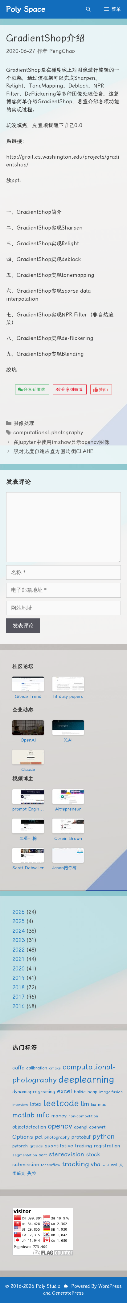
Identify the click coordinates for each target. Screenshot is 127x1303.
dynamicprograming (33, 1091)
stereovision (66, 1154)
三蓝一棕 (28, 838)
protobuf (81, 1137)
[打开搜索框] (88, 9)
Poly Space (25, 9)
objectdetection (29, 1127)
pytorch (20, 1145)
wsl (114, 1164)
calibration (36, 1067)
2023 (18, 940)
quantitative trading (68, 1146)
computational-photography (48, 432)
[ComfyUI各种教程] (28, 855)
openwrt (97, 1127)
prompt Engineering (28, 808)
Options (22, 1136)
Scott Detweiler (28, 867)
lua (93, 1104)
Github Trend (28, 696)
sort (43, 1154)
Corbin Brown (68, 838)
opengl (80, 1127)
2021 (18, 959)
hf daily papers (68, 696)
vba (95, 1164)
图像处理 (23, 423)
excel (64, 1091)
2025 (18, 921)
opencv (60, 1126)
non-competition (83, 1116)
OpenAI (28, 740)
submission (25, 1165)
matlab (23, 1115)
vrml (105, 1165)
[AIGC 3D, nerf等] (68, 855)
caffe (18, 1067)
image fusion (111, 1092)
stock (93, 1154)
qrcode (36, 1146)
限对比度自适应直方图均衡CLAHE (53, 451)
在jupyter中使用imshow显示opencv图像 (61, 442)
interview (20, 1104)
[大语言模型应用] (68, 826)
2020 (18, 968)
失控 (31, 1173)
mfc (42, 1115)
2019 (18, 978)
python (103, 1136)
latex (36, 1104)
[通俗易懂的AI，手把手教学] (68, 796)
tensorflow (50, 1165)
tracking (75, 1164)
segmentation (24, 1155)
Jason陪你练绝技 (68, 867)
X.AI (68, 740)
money (59, 1116)
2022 (18, 950)
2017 (18, 997)
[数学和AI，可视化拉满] (28, 826)
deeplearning (86, 1079)
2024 (18, 931)
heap (92, 1091)
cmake (55, 1068)
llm (85, 1103)
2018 (18, 987)
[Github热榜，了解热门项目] (28, 684)
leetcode (61, 1103)
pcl (39, 1136)
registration (107, 1146)
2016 (18, 1006)
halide (80, 1091)
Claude (28, 769)
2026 (18, 912)
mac (102, 1104)
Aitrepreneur (68, 808)
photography (57, 1137)
